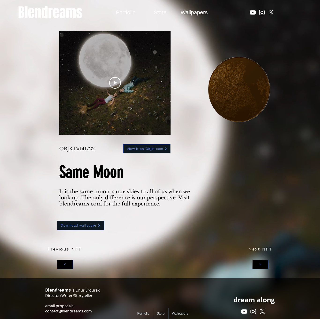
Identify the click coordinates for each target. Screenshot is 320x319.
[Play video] (115, 83)
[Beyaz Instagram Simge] (262, 12)
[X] (271, 12)
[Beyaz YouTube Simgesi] (253, 12)
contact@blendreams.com (68, 311)
